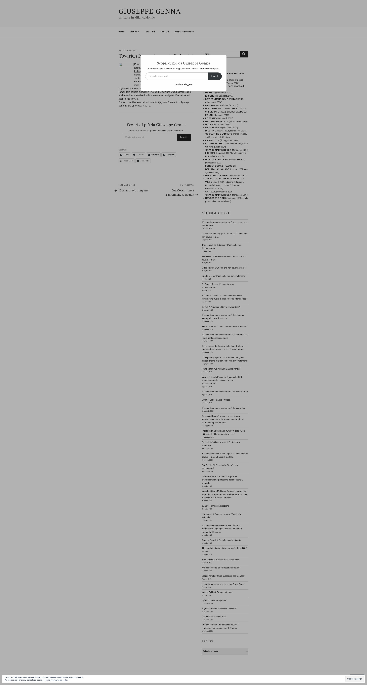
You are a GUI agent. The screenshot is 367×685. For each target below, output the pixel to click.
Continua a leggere (183, 84)
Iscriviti (214, 76)
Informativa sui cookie (59, 680)
